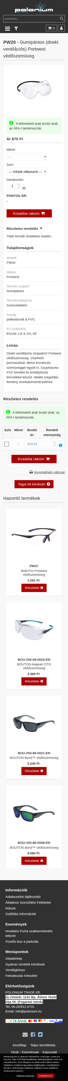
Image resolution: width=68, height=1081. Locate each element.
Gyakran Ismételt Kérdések (25, 964)
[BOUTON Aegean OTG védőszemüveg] (34, 653)
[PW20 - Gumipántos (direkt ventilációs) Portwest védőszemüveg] (34, 107)
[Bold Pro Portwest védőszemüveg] (34, 559)
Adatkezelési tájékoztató (23, 897)
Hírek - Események (25, 1052)
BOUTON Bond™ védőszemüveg (34, 758)
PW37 (34, 566)
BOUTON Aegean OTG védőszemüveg (34, 666)
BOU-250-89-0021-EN (34, 753)
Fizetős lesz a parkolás (22, 941)
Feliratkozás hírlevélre (21, 976)
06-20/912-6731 (22, 1007)
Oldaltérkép (13, 958)
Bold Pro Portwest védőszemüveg (34, 573)
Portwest (13, 277)
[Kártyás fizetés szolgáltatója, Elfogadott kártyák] (34, 1022)
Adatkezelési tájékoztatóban (46, 1062)
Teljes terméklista (42, 1045)
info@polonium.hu (28, 1011)
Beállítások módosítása (25, 1076)
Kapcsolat (50, 1052)
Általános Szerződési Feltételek (28, 902)
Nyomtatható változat (49, 472)
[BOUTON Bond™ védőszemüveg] (34, 746)
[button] (29, 213)
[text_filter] (16, 28)
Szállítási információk (20, 914)
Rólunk (10, 908)
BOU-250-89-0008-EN (34, 843)
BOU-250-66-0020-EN (34, 659)
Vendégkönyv (15, 970)
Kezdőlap (19, 1045)
